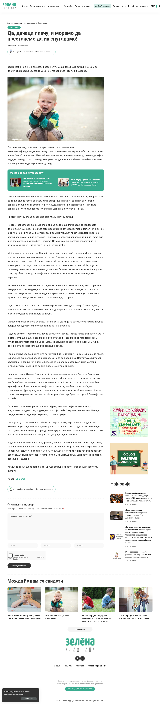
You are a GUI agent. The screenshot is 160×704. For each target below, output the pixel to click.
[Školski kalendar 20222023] (129, 458)
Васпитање (14, 27)
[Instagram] (82, 658)
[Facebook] (77, 658)
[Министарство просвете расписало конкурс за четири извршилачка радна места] (116, 556)
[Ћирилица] (153, 6)
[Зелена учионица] (9, 6)
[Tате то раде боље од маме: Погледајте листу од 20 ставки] (136, 599)
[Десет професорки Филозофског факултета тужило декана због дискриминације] (116, 515)
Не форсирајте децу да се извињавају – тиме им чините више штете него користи (96, 618)
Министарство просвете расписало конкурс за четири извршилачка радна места (138, 554)
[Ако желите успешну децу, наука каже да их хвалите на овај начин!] (24, 599)
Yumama (20, 478)
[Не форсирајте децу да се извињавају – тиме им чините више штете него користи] (98, 599)
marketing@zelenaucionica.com (80, 689)
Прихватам (29, 698)
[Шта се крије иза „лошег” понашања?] (61, 599)
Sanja (14, 45)
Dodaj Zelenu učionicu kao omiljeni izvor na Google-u (33, 52)
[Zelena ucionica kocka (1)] (129, 421)
